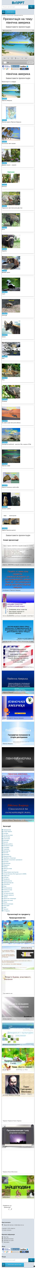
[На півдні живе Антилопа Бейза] (11, 413)
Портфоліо (6, 879)
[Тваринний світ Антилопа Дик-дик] (11, 198)
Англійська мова (8, 835)
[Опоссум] (11, 305)
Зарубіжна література (9, 858)
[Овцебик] (11, 241)
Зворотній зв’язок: (14, 1225)
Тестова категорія (8, 893)
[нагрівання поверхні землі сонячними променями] (18, 932)
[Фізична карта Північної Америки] (11, 112)
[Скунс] (11, 284)
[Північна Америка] (11, 91)
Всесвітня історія (8, 845)
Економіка (6, 854)
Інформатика (7, 829)
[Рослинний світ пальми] (11, 134)
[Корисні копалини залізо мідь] (11, 477)
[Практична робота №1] (18, 957)
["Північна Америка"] (18, 759)
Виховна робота (8, 844)
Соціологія (6, 891)
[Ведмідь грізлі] (11, 263)
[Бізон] (11, 220)
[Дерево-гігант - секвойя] (11, 155)
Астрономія (6, 838)
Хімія (4, 907)
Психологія (6, 884)
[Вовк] (11, 348)
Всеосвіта (6, 1242)
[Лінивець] (11, 391)
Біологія (5, 842)
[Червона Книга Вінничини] (18, 1161)
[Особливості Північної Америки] (18, 580)
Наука (5, 870)
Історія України (7, 831)
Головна (4, 15)
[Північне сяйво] (11, 456)
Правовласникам (8, 1238)
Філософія (6, 905)
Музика (5, 866)
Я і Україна (6, 911)
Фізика (5, 902)
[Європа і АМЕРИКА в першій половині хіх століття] (18, 554)
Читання (5, 909)
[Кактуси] (11, 177)
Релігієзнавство (7, 888)
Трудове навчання (8, 895)
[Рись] (11, 370)
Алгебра (5, 833)
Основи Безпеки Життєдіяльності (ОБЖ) (14, 874)
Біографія (6, 840)
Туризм (5, 896)
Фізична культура (8, 904)
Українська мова (8, 900)
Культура (5, 861)
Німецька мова (7, 868)
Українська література (9, 898)
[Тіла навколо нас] (18, 983)
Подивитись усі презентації (7, 1206)
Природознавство (8, 882)
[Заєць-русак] (18, 1187)
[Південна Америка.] (18, 682)
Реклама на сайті (9, 1240)
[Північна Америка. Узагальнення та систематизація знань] (18, 810)
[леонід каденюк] (18, 1008)
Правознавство (7, 881)
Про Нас (6, 1237)
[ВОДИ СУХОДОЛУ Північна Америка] (18, 708)
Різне (4, 886)
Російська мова (7, 889)
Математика (6, 863)
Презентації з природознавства (15, 15)
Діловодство (6, 851)
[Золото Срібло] (11, 499)
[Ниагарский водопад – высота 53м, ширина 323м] (11, 434)
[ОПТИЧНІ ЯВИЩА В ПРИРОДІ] (18, 1085)
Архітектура (6, 836)
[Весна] (18, 1059)
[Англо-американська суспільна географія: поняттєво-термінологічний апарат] (18, 605)
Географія (6, 847)
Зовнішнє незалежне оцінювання (12, 859)
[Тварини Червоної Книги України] (18, 1110)
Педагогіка (6, 875)
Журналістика (7, 856)
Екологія (5, 852)
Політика (5, 877)
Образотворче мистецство (10, 872)
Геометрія (6, 849)
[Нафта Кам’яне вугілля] (11, 520)
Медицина (6, 865)
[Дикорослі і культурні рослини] (18, 1034)
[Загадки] (18, 1136)
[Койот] (11, 327)
